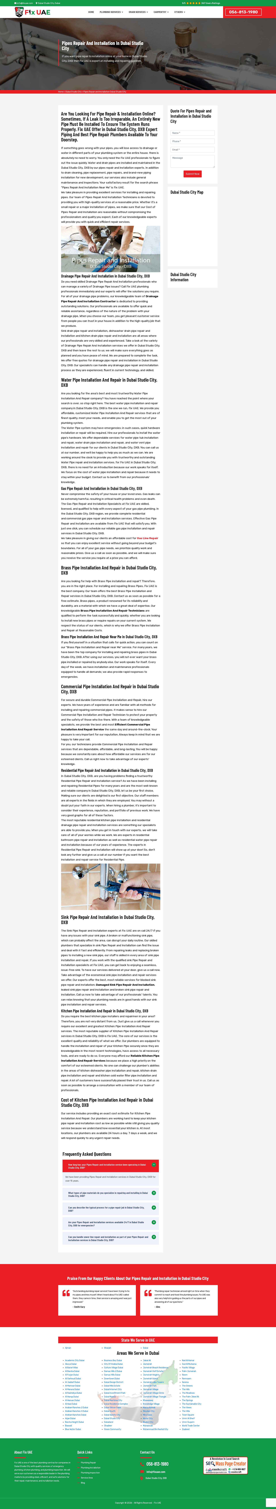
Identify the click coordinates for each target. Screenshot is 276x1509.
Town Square (188, 1415)
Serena (185, 1382)
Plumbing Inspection (90, 1473)
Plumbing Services (110, 12)
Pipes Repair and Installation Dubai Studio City (105, 92)
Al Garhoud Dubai (73, 1378)
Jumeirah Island (150, 1378)
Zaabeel (185, 1429)
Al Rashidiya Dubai (73, 1393)
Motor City (148, 1418)
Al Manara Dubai (72, 1389)
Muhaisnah (148, 1425)
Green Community (112, 1429)
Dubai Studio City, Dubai (49, 3)
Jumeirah (147, 1364)
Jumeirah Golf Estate (153, 1371)
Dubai (145, 1348)
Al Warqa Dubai (72, 1397)
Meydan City (149, 1411)
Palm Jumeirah (189, 1371)
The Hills (186, 1389)
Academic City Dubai (74, 1360)
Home (91, 12)
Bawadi (68, 1425)
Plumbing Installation (90, 1468)
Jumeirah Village (150, 1389)
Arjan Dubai (70, 1418)
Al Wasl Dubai (71, 1404)
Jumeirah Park (150, 1386)
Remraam (186, 1378)
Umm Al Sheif (188, 1418)
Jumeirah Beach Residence (155, 1367)
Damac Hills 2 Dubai (113, 1371)
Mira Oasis (147, 1415)
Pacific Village (188, 1367)
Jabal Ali (147, 1360)
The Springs (187, 1400)
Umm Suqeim (188, 1422)
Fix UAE (157, 1503)
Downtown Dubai (112, 1378)
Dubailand (108, 1422)
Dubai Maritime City (113, 1400)
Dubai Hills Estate (112, 1386)
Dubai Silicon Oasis (112, 1407)
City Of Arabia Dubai (113, 1364)
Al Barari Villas (71, 1367)
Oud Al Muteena (189, 1364)
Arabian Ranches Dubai (75, 1415)
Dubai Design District (113, 1382)
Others (178, 12)
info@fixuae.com (25, 3)
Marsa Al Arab (149, 1407)
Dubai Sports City (112, 1415)
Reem (184, 1375)
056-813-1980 (243, 12)
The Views (186, 1407)
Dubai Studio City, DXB (156, 1477)
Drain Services (137, 12)
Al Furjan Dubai (72, 1375)
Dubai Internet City (113, 1389)
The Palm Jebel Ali (190, 1397)
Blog (83, 1483)
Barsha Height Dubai (74, 1422)
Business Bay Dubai (113, 1360)
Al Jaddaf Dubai (72, 1382)
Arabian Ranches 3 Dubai (76, 1411)
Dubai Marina (110, 1397)
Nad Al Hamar (188, 1360)
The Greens (187, 1386)
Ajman (68, 1348)
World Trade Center (191, 1425)
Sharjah (107, 1348)
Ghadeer (108, 1425)
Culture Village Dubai (113, 1367)
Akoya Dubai (70, 1364)
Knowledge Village (151, 1404)
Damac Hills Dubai (112, 1375)
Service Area (87, 1478)
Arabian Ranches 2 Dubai (76, 1407)
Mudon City (148, 1422)
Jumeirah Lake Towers (153, 1382)
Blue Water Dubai (73, 1429)
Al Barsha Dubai (72, 1371)
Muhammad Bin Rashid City (155, 1429)
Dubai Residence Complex (116, 1404)
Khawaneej (148, 1400)
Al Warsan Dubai (72, 1400)
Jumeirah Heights (151, 1375)
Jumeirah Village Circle (153, 1393)
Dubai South (109, 1411)
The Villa (186, 1411)
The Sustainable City (191, 1404)
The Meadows (188, 1393)
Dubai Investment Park (114, 1393)
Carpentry (160, 12)
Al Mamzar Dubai (72, 1386)
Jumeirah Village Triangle (154, 1397)
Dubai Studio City (74, 92)
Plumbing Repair (88, 1462)
